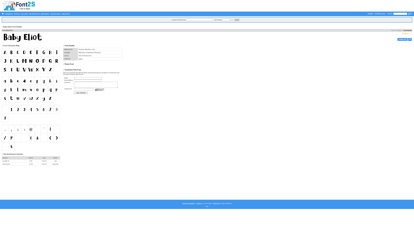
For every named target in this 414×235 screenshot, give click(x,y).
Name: (66, 78)
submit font (65, 14)
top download (34, 14)
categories (9, 14)
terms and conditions (189, 203)
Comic (399, 30)
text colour (218, 20)
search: (390, 14)
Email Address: (68, 80)
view (55, 161)
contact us (199, 203)
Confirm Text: (68, 89)
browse (17, 14)
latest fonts (45, 14)
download (55, 164)
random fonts (55, 14)
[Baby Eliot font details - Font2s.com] (18, 10)
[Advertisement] (373, 6)
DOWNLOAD (402, 39)
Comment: (67, 82)
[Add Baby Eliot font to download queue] (410, 39)
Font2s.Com (216, 203)
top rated (24, 14)
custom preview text (179, 20)
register (370, 14)
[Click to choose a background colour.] (231, 20)
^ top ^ (207, 206)
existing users (380, 14)
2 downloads (407, 30)
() (411, 13)
